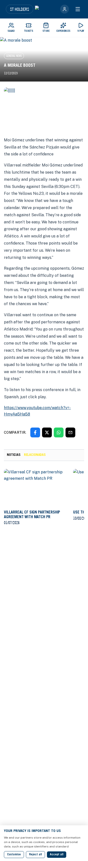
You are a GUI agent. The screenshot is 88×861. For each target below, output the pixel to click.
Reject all (35, 854)
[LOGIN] (64, 9)
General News (14, 56)
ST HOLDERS (19, 9)
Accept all (56, 854)
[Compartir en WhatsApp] (59, 432)
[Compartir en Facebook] (35, 432)
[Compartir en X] (47, 432)
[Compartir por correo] (70, 432)
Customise (14, 854)
